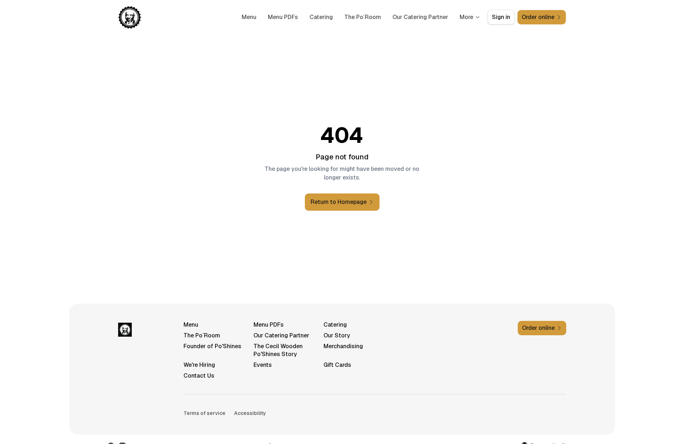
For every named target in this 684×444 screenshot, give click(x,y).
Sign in (501, 17)
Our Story (337, 335)
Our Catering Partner (420, 17)
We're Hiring (199, 365)
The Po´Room (362, 17)
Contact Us (198, 375)
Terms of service (204, 413)
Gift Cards (337, 365)
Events (262, 365)
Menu (249, 17)
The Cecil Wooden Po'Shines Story (278, 350)
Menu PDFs (283, 17)
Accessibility (250, 413)
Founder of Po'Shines (212, 346)
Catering (321, 17)
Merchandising (343, 346)
